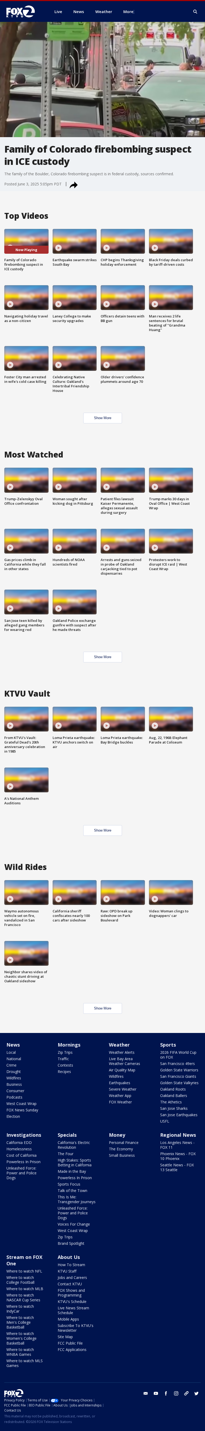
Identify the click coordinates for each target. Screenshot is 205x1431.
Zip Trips (65, 1052)
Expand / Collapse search (195, 11)
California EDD (19, 1142)
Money (117, 1135)
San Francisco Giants (178, 1076)
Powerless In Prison (23, 1161)
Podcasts (14, 1097)
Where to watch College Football (20, 1280)
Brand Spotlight (71, 1243)
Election (13, 1116)
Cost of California (21, 1155)
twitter (196, 1393)
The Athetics (171, 1101)
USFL (164, 1121)
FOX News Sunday (22, 1109)
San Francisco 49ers (177, 1063)
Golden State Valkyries (179, 1082)
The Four (65, 1153)
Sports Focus (69, 1184)
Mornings (69, 1045)
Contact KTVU (70, 1283)
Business (14, 1084)
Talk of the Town (72, 1190)
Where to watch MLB (24, 1288)
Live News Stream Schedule (73, 1310)
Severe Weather (122, 1089)
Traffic (63, 1058)
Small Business (122, 1155)
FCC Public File (70, 1343)
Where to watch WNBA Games (20, 1352)
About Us (69, 1257)
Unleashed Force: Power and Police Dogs (21, 1173)
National (13, 1058)
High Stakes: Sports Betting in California (75, 1162)
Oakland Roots (173, 1089)
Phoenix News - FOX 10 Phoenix (178, 1156)
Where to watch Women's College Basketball (21, 1338)
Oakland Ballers (173, 1095)
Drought (13, 1071)
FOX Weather (120, 1101)
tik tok (186, 1393)
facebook (166, 1393)
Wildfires (13, 1077)
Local (11, 1052)
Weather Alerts (122, 1052)
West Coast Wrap (21, 1103)
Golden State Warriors (179, 1069)
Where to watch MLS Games (24, 1363)
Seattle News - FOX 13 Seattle (177, 1167)
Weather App (120, 1095)
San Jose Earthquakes (179, 1114)
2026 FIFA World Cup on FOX (178, 1055)
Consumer (15, 1090)
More (128, 11)
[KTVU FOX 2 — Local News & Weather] (24, 11)
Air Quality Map (122, 1069)
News (13, 1045)
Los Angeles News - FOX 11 (177, 1145)
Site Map (65, 1336)
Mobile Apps (68, 1319)
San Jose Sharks (174, 1108)
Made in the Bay (72, 1171)
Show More (102, 418)
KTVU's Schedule (72, 1301)
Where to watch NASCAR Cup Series (23, 1297)
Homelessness (19, 1148)
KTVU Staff (67, 1271)
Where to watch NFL (24, 1271)
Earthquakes (119, 1082)
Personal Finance (124, 1142)
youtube (156, 1393)
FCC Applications (72, 1349)
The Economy (121, 1148)
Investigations (23, 1135)
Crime (11, 1065)
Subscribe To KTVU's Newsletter (75, 1328)
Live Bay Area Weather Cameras (124, 1061)
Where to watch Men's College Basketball (20, 1322)
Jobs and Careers (72, 1277)
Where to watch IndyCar (20, 1309)
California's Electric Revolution (74, 1145)
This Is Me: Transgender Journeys (77, 1199)
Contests (65, 1065)
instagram (176, 1393)
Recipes (64, 1071)
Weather (119, 1045)
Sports (168, 1045)
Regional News (178, 1135)
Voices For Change (74, 1224)
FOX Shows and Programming (71, 1293)
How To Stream (71, 1264)
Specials (67, 1135)
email (145, 1393)
